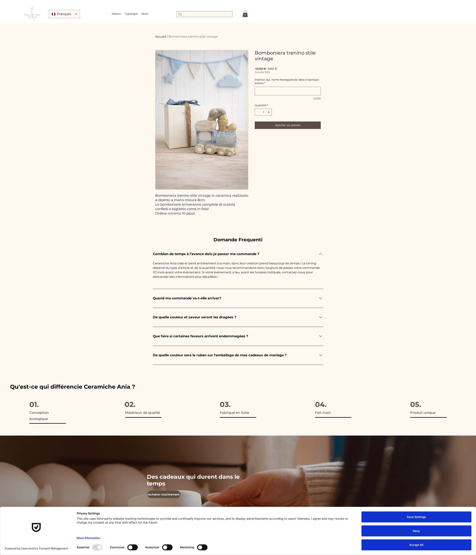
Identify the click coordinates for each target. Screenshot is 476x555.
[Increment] (269, 112)
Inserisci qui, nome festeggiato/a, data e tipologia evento (287, 81)
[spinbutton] (263, 112)
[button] (131, 14)
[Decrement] (257, 112)
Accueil (160, 36)
